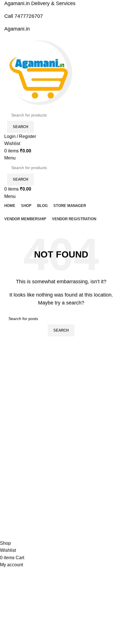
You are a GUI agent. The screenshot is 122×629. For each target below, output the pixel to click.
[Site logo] (39, 73)
